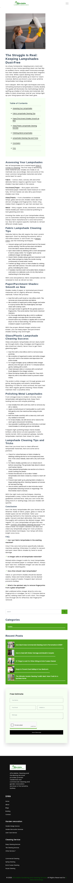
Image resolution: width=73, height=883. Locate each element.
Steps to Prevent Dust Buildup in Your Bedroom (32, 669)
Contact (8, 814)
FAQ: (14, 148)
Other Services (10, 851)
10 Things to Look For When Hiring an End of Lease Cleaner (36, 661)
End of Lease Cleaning (12, 865)
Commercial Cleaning (12, 858)
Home (7, 801)
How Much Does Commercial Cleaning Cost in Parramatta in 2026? (39, 645)
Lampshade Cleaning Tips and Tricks (25, 138)
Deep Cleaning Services (13, 844)
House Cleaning (10, 868)
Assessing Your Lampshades (22, 108)
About (7, 804)
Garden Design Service (13, 826)
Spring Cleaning (10, 862)
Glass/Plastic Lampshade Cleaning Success (25, 127)
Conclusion (16, 143)
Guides (10, 627)
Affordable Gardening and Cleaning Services (30, 878)
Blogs (7, 808)
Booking (8, 811)
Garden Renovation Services (14, 829)
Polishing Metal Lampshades (22, 133)
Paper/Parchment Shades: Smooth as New (26, 119)
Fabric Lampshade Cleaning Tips (24, 113)
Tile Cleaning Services (12, 848)
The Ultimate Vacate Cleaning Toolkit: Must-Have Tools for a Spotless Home (37, 677)
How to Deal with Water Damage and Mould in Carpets (35, 653)
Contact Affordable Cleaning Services (25, 525)
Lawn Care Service (11, 833)
